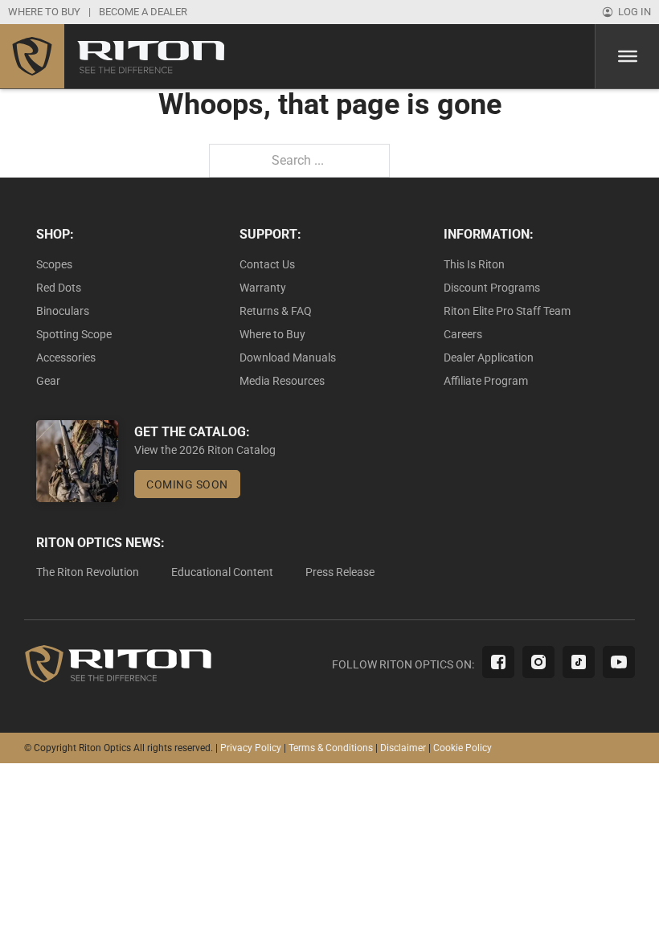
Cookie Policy (462, 748)
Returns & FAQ (275, 310)
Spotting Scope (74, 334)
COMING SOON (187, 484)
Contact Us (267, 264)
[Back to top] (603, 900)
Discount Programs (492, 287)
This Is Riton (474, 264)
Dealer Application (489, 357)
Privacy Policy (250, 748)
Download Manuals (287, 357)
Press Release (340, 572)
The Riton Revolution (87, 572)
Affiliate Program (486, 380)
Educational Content (222, 572)
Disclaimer (403, 748)
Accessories (66, 357)
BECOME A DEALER (143, 12)
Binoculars (62, 310)
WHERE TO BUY (44, 12)
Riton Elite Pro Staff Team (507, 310)
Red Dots (58, 287)
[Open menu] (628, 56)
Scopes (54, 264)
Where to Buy (272, 334)
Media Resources (282, 380)
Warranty (262, 287)
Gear (48, 380)
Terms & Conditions (331, 748)
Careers (463, 334)
